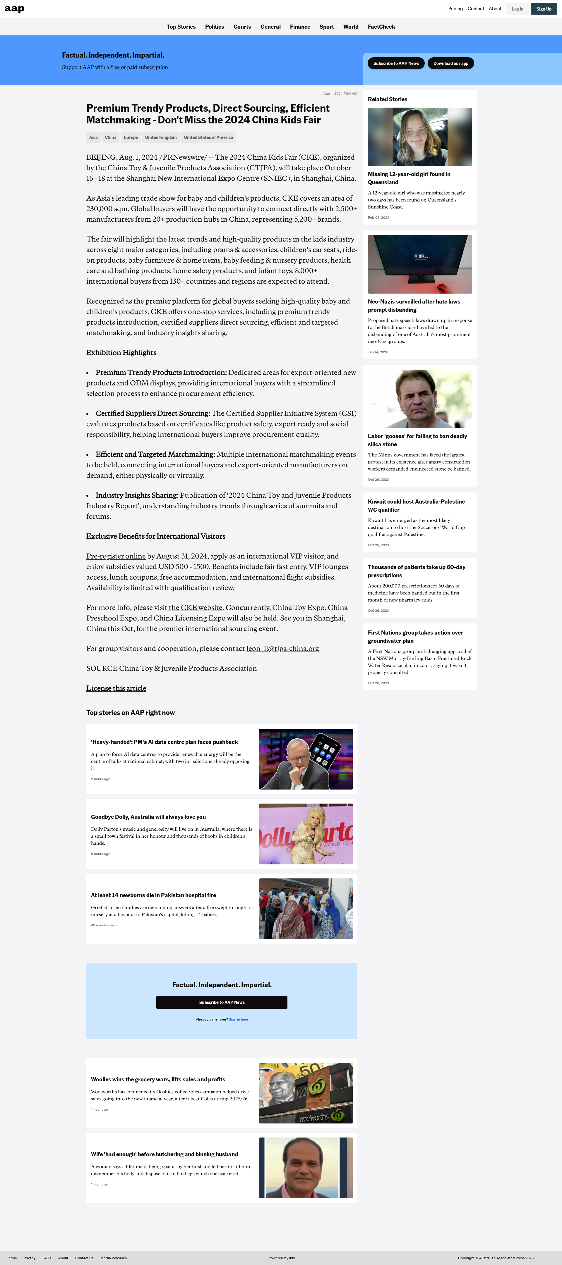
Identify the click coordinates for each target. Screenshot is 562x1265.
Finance (300, 26)
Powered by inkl (282, 1258)
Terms (12, 1258)
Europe (131, 137)
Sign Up (544, 9)
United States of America (208, 137)
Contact (476, 8)
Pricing (455, 8)
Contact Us (84, 1258)
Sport (327, 26)
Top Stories (181, 26)
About (495, 8)
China (110, 137)
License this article (116, 688)
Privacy (29, 1258)
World (351, 26)
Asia (93, 137)
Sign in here (238, 1019)
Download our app (451, 63)
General (271, 26)
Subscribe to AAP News (396, 63)
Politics (214, 26)
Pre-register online (116, 556)
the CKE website (194, 607)
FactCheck (381, 26)
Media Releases (113, 1258)
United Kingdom (161, 137)
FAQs (46, 1258)
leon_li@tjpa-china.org (282, 648)
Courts (242, 26)
